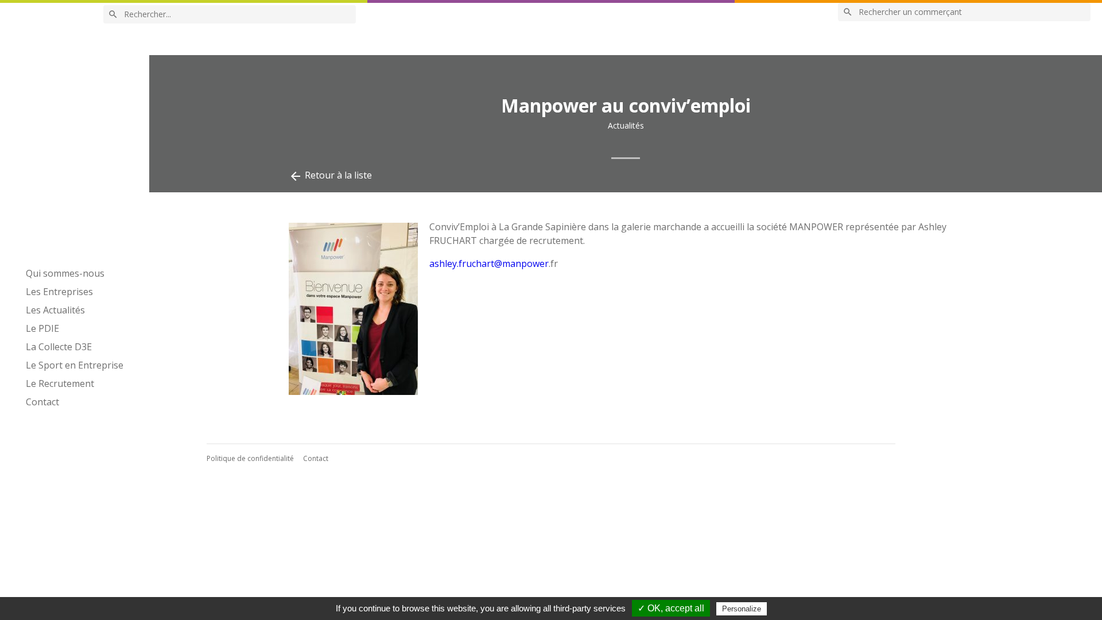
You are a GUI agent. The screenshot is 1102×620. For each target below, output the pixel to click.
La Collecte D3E (59, 346)
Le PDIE (42, 328)
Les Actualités (55, 310)
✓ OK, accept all (671, 608)
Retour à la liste (330, 176)
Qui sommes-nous (65, 273)
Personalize (741, 608)
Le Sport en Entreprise (74, 365)
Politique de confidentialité (250, 458)
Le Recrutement (60, 383)
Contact (42, 402)
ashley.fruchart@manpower (489, 263)
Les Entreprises (59, 291)
